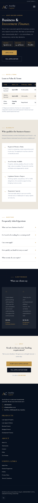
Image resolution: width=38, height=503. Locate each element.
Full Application (12, 59)
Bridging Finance (6, 429)
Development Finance (7, 432)
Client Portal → (31, 1)
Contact (4, 449)
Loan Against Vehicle (7, 423)
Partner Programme (7, 468)
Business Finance (6, 426)
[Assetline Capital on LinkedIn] (3, 497)
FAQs (3, 452)
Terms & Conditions (7, 478)
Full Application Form (19, 370)
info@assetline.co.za (10, 407)
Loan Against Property (7, 419)
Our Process (5, 455)
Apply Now (9, 52)
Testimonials (5, 445)
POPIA (4, 471)
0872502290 (8, 404)
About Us (4, 442)
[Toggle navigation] (34, 6)
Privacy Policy (5, 475)
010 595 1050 (22, 375)
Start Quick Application (19, 363)
